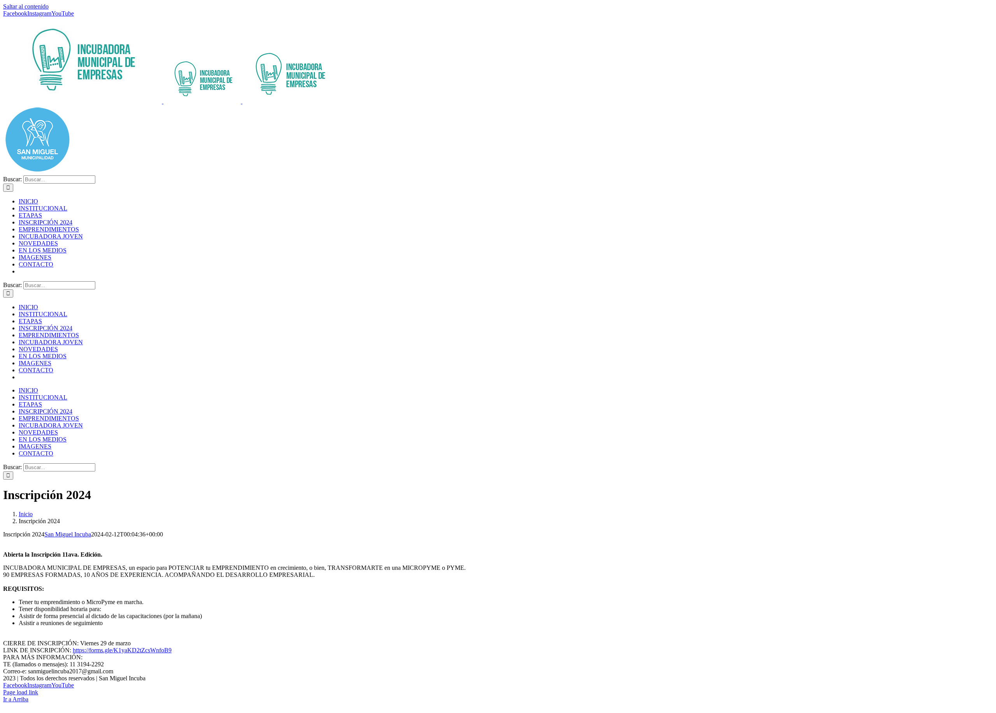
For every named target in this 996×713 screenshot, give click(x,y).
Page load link (20, 692)
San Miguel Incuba (67, 534)
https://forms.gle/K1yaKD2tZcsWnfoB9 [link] (122, 650)
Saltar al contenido (26, 6)
